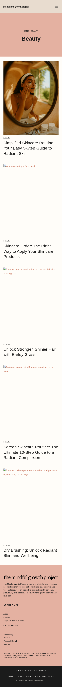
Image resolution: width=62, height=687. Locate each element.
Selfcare (6, 644)
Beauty (6, 138)
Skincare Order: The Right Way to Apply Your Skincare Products (28, 251)
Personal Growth (10, 641)
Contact (6, 617)
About (5, 614)
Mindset (6, 638)
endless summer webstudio (32, 680)
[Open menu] (56, 6)
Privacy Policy (23, 671)
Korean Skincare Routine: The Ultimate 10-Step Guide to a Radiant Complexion (30, 452)
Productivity (8, 634)
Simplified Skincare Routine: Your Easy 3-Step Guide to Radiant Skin (29, 148)
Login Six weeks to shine (13, 621)
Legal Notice (39, 671)
